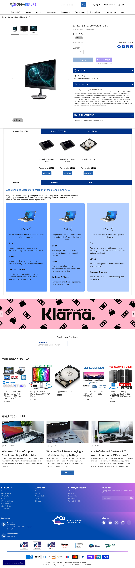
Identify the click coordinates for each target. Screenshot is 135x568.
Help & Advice (6, 493)
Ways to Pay (5, 496)
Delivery (37, 491)
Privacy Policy (73, 496)
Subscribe (131, 498)
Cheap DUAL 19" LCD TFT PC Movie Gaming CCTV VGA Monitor (93, 394)
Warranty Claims (7, 501)
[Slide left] (12, 79)
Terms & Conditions (75, 501)
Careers (71, 493)
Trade (37, 498)
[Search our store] (83, 4)
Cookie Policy (72, 498)
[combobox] (71, 4)
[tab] (22, 131)
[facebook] (103, 522)
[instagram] (122, 522)
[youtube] (110, 522)
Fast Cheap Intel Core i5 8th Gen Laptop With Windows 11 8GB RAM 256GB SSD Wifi (13, 395)
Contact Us (5, 491)
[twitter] (116, 522)
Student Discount (7, 503)
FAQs (3, 498)
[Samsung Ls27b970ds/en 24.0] (15, 29)
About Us (71, 491)
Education (38, 501)
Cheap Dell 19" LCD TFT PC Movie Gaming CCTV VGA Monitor (40, 394)
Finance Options (40, 496)
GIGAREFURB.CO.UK (56, 562)
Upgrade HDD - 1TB (64, 392)
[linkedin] (129, 522)
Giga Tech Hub (6, 506)
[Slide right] (68, 79)
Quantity (76, 48)
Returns (37, 493)
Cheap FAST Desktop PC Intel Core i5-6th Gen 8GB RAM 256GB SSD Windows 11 (120, 395)
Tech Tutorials (6, 509)
